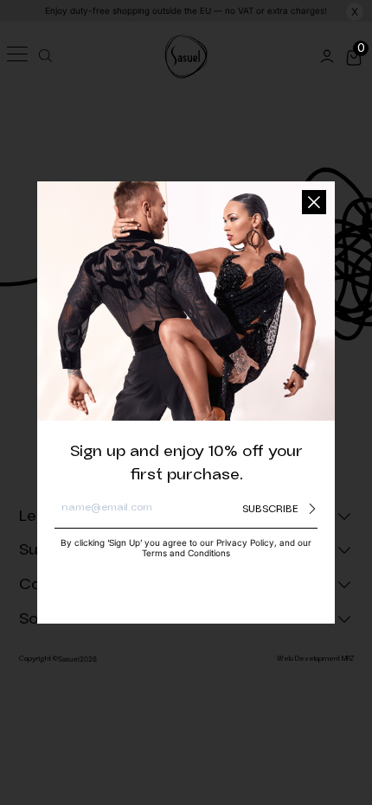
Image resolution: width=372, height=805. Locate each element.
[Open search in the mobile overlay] (43, 56)
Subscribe (270, 509)
